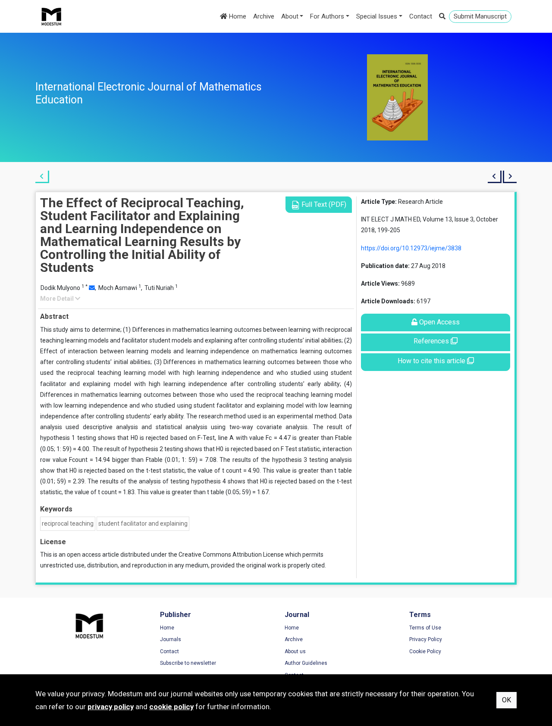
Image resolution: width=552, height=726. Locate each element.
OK (506, 700)
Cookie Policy (425, 651)
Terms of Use (425, 628)
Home (236, 16)
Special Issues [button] (376, 16)
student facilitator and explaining (143, 523)
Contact (420, 16)
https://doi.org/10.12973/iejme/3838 (411, 248)
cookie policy (171, 706)
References (432, 341)
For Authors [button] (327, 16)
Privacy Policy (425, 639)
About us (295, 651)
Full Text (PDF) (323, 204)
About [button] (289, 16)
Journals (170, 639)
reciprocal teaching (68, 523)
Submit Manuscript (480, 16)
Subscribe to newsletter (188, 663)
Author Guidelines (306, 663)
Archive (263, 16)
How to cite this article (432, 361)
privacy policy (111, 706)
